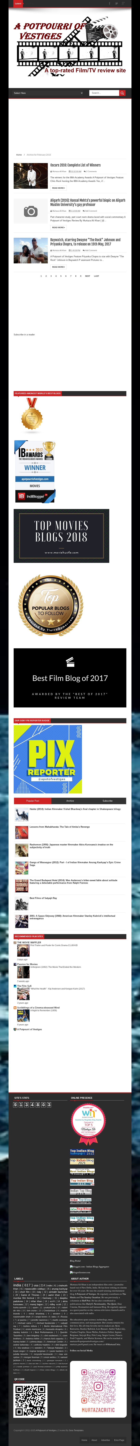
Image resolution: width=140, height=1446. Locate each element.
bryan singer (19, 1351)
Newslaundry (100, 1303)
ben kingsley (33, 1335)
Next (87, 276)
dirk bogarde (61, 1345)
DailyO (89, 1303)
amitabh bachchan (58, 1292)
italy (39, 1292)
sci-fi (53, 1301)
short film (25, 1292)
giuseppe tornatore (55, 1360)
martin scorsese (60, 1320)
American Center (55, 1342)
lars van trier (34, 1363)
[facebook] (109, 3)
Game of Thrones (31, 1295)
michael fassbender (46, 1323)
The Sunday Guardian (90, 1297)
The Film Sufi (24, 986)
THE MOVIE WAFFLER (29, 942)
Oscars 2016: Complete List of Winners (75, 165)
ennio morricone (34, 1329)
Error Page (119, 1440)
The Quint (111, 1303)
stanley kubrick (21, 1332)
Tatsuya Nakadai (55, 1348)
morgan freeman (32, 1357)
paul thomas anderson (43, 1367)
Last (96, 276)
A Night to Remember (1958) (43, 1010)
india (17, 1285)
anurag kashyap (60, 1289)
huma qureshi (20, 1307)
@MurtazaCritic (112, 1344)
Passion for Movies (27, 964)
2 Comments (91, 171)
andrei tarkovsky (21, 1345)
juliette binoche (21, 1354)
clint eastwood (51, 1335)
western (57, 1314)
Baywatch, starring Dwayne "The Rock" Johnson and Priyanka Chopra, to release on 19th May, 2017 (85, 242)
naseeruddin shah (22, 1317)
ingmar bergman (38, 1351)
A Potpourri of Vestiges (29, 1029)
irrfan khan (37, 1301)
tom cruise (32, 1310)
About (94, 1440)
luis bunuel (63, 1363)
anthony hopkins (42, 1345)
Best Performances (44, 1332)
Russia (64, 1317)
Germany (48, 1298)
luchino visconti (49, 1363)
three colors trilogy (47, 1370)
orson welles (50, 1357)
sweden (39, 1348)
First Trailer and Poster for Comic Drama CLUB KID (54, 945)
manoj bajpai (37, 1304)
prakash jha (50, 1307)
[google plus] (123, 3)
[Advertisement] (70, 128)
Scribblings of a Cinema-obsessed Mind (38, 1007)
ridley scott (56, 1304)
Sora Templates (76, 1430)
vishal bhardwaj (37, 1314)
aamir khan (54, 1295)
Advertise (105, 1440)
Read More (58, 188)
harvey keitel (19, 1342)
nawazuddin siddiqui (35, 1289)
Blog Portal (75, 1260)
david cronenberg (34, 1360)
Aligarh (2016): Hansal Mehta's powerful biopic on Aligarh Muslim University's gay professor (87, 202)
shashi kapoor (30, 1370)
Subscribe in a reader (24, 334)
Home (19, 155)
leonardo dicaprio (55, 1329)
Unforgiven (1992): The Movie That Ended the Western (55, 967)
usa (36, 1285)
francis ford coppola (54, 1338)
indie (50, 1285)
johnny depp (36, 1342)
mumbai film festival (24, 1298)
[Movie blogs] (32, 434)
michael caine (25, 1323)
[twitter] (116, 3)
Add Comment (91, 211)
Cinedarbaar (50, 1310)
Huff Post (86, 1300)
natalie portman (23, 1367)
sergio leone (41, 1317)
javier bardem (57, 1351)
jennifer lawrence (39, 1320)
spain (36, 1307)
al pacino (22, 1320)
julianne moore (19, 1363)
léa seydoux (24, 1348)
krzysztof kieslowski (44, 1354)
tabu (54, 1317)
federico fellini (33, 1338)
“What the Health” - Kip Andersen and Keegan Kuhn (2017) (57, 989)
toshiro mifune (30, 1326)
